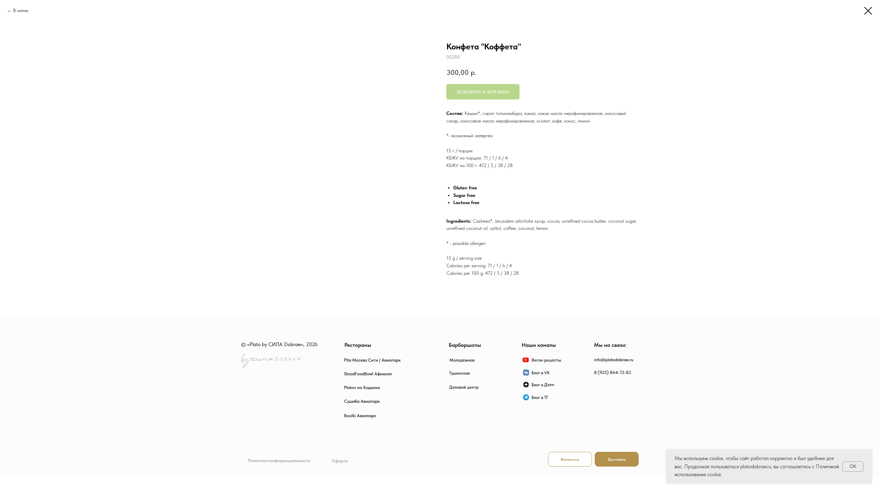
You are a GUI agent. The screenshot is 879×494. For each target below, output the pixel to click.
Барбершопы (465, 345)
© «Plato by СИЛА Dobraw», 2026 (279, 344)
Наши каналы (539, 345)
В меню (20, 10)
